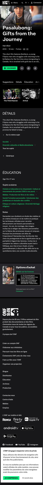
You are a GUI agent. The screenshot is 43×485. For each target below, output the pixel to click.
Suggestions (8, 82)
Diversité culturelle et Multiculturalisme (18, 145)
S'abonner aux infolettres (12, 347)
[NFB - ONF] (6, 3)
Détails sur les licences (25, 272)
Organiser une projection (12, 364)
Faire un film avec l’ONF (12, 360)
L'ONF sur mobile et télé (12, 415)
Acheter (39, 82)
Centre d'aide (8, 400)
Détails (19, 82)
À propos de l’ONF (10, 334)
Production (7, 388)
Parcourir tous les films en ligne (15, 352)
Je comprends (11, 478)
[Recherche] (22, 3)
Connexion (19, 291)
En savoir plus (27, 478)
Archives (6, 384)
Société (6, 142)
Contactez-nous (26, 282)
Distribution (7, 376)
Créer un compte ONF (11, 343)
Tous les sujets (8, 148)
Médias (5, 404)
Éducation (28, 82)
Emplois (6, 408)
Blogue (5, 371)
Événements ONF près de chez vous (16, 356)
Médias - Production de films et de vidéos (18, 195)
